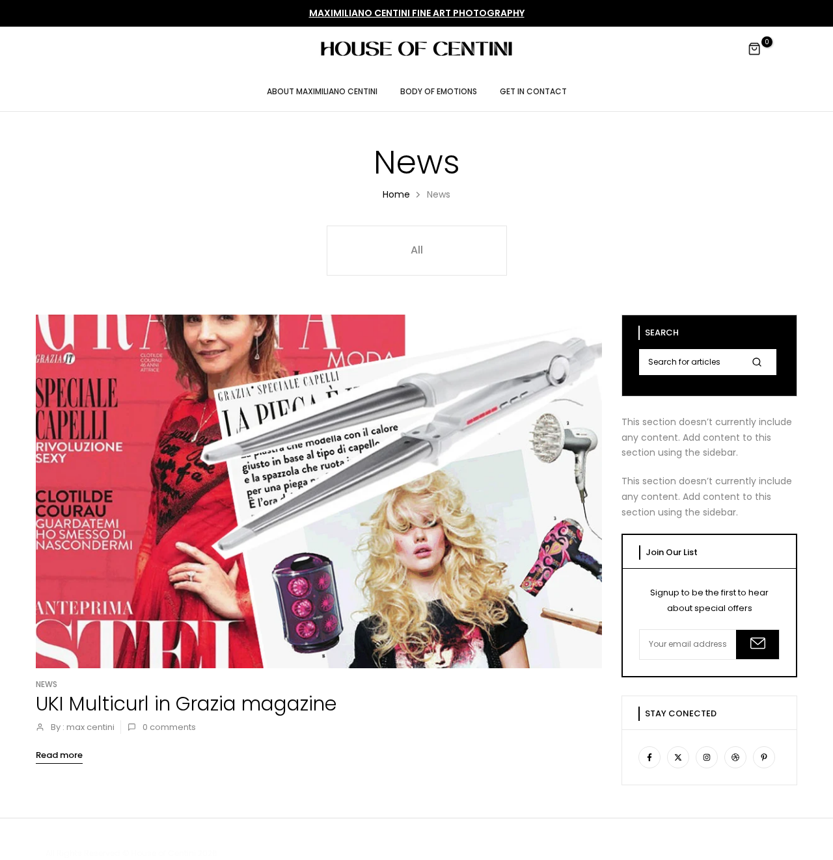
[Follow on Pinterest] (764, 757)
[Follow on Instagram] (707, 757)
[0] (755, 49)
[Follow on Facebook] (649, 757)
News (46, 684)
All (417, 249)
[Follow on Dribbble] (735, 757)
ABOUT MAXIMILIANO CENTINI (322, 91)
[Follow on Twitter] (678, 757)
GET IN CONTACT (533, 91)
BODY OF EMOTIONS (438, 91)
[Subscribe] (757, 644)
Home (396, 194)
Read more (59, 755)
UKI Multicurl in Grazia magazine (186, 704)
